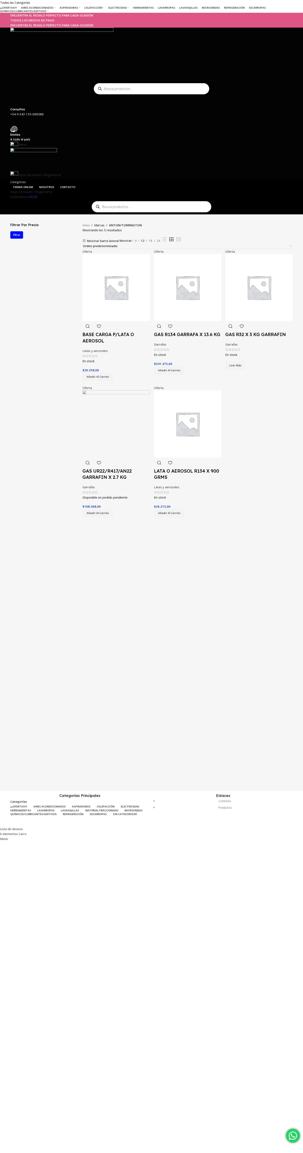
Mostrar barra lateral (103, 241)
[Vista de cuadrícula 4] (178, 239)
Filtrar (16, 235)
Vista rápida (87, 463)
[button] (97, 513)
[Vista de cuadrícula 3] (171, 239)
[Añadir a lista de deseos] (99, 463)
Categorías (18, 801)
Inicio (86, 225)
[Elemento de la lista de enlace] (223, 806)
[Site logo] (61, 53)
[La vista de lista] (164, 239)
